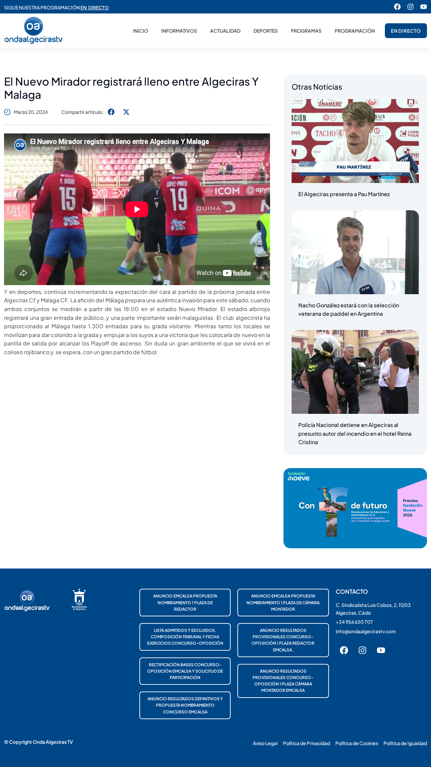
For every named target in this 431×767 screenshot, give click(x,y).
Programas (306, 31)
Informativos (179, 31)
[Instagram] (410, 6)
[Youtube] (423, 6)
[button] (111, 111)
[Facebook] (397, 6)
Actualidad (225, 31)
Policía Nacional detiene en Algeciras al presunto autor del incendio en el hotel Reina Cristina (354, 433)
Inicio (140, 31)
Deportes (266, 31)
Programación (355, 31)
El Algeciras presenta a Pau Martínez (344, 193)
